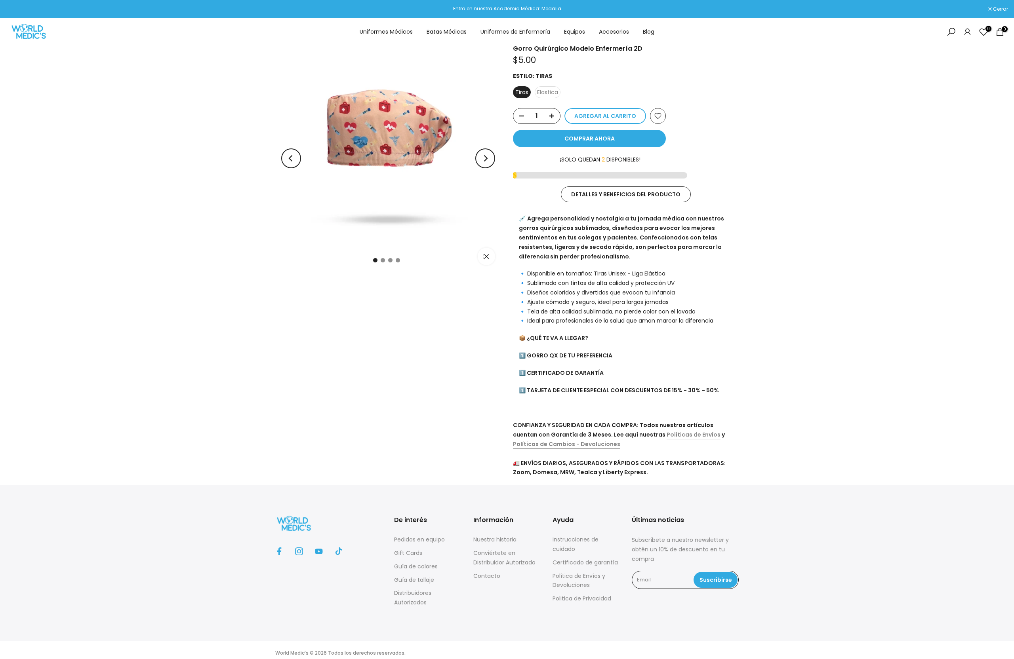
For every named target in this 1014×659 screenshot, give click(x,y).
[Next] (485, 158)
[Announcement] (507, 9)
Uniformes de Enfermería (515, 32)
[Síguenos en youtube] (319, 551)
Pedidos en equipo (419, 539)
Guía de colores (416, 566)
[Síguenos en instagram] (299, 551)
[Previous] (291, 158)
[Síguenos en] (279, 551)
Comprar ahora (589, 138)
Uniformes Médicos (386, 32)
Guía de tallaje (414, 580)
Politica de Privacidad (582, 598)
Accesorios (614, 32)
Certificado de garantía (585, 562)
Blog (648, 32)
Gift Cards (408, 553)
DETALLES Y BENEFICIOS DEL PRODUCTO (625, 194)
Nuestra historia (495, 539)
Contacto (486, 576)
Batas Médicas (447, 32)
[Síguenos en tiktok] (339, 551)
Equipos (574, 32)
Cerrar (18, 9)
